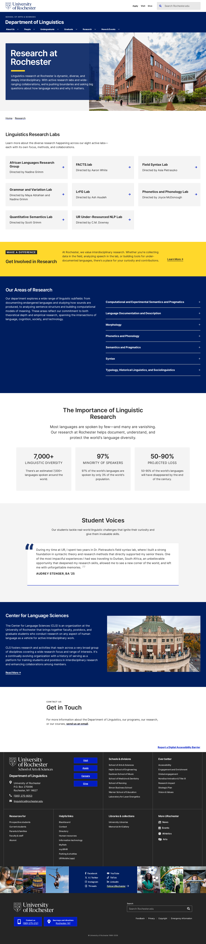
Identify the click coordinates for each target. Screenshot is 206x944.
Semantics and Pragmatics (123, 347)
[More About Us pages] (17, 29)
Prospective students (19, 822)
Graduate (68, 29)
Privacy (151, 918)
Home (9, 118)
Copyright (162, 918)
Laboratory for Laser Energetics (124, 796)
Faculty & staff (16, 835)
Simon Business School (120, 787)
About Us (10, 29)
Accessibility (164, 765)
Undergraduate (47, 29)
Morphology (114, 325)
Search (130, 903)
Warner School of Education (122, 792)
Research (87, 29)
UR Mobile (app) (67, 858)
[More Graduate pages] (76, 29)
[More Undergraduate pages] (57, 29)
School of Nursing (118, 783)
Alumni (12, 840)
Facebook (92, 873)
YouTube (114, 873)
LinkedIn (114, 881)
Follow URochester (116, 886)
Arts (165, 839)
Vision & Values (166, 792)
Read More (12, 672)
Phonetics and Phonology (122, 336)
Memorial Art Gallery (119, 826)
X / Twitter (93, 877)
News (165, 822)
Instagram (93, 881)
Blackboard (64, 822)
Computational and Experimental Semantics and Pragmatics (145, 302)
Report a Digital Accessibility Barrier (179, 747)
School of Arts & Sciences (21, 17)
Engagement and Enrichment (172, 769)
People (27, 29)
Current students (17, 826)
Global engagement (168, 774)
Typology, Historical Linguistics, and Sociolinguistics (140, 370)
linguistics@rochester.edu (28, 801)
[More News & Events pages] (118, 29)
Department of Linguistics (34, 22)
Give (150, 6)
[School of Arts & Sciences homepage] (31, 763)
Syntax (110, 359)
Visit (143, 6)
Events (165, 827)
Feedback (140, 918)
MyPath (63, 844)
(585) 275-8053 (23, 795)
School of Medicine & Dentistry (124, 778)
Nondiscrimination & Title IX (172, 778)
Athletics (167, 833)
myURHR (63, 849)
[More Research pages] (95, 29)
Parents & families (18, 831)
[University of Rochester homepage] (21, 5)
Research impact (166, 783)
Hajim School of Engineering (123, 769)
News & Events (108, 29)
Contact (63, 826)
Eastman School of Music (121, 774)
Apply (135, 6)
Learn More (174, 259)
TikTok (113, 877)
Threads (92, 886)
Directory (63, 831)
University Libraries (118, 822)
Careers (85, 776)
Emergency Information (181, 918)
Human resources (68, 835)
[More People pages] (34, 29)
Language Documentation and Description (133, 313)
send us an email (77, 724)
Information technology (70, 840)
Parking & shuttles (68, 853)
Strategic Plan (165, 787)
